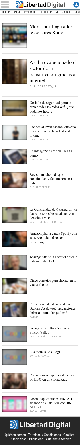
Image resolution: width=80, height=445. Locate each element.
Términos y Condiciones (44, 435)
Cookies (68, 435)
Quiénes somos (15, 435)
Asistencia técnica (58, 439)
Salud (17, 12)
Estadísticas (17, 439)
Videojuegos (63, 12)
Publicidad (36, 439)
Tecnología (45, 12)
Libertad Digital (40, 4)
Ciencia (6, 12)
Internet (30, 12)
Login (76, 5)
